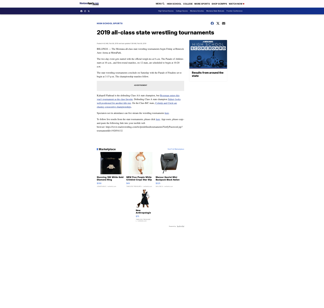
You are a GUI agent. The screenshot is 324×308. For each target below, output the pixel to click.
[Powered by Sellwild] (180, 226)
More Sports (202, 4)
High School (174, 4)
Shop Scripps (219, 4)
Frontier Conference (234, 11)
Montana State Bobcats (215, 11)
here (167, 113)
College (188, 4)
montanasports (82, 11)
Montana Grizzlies (197, 11)
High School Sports (110, 23)
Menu (159, 4)
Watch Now (236, 4)
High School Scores (166, 11)
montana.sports (85, 11)
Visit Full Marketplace (176, 149)
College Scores (182, 11)
